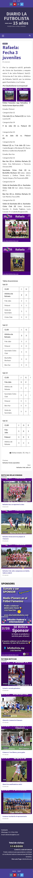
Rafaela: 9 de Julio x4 (23, 466)
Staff (18, 1)
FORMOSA (5, 811)
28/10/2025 (6, 506)
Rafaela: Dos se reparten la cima (13, 504)
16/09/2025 (6, 541)
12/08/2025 (6, 575)
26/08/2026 (6, 786)
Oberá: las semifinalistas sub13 (12, 784)
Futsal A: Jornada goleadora (11, 688)
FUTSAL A (5, 683)
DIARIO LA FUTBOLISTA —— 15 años (16, 18)
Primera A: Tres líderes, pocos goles (14, 752)
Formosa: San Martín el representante (15, 816)
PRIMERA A (5, 747)
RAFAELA (5, 43)
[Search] (30, 35)
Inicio (14, 1)
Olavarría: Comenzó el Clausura (12, 720)
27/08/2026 (6, 722)
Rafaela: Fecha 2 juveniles (11, 461)
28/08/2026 (6, 690)
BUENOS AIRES (6, 715)
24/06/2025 (7, 62)
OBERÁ (4, 779)
